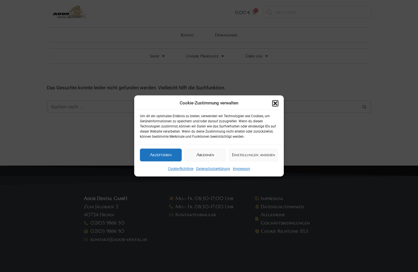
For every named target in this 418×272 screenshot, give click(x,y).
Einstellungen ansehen (253, 154)
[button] (275, 103)
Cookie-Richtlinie (180, 169)
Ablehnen (205, 154)
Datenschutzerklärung (213, 169)
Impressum (241, 169)
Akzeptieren (161, 154)
